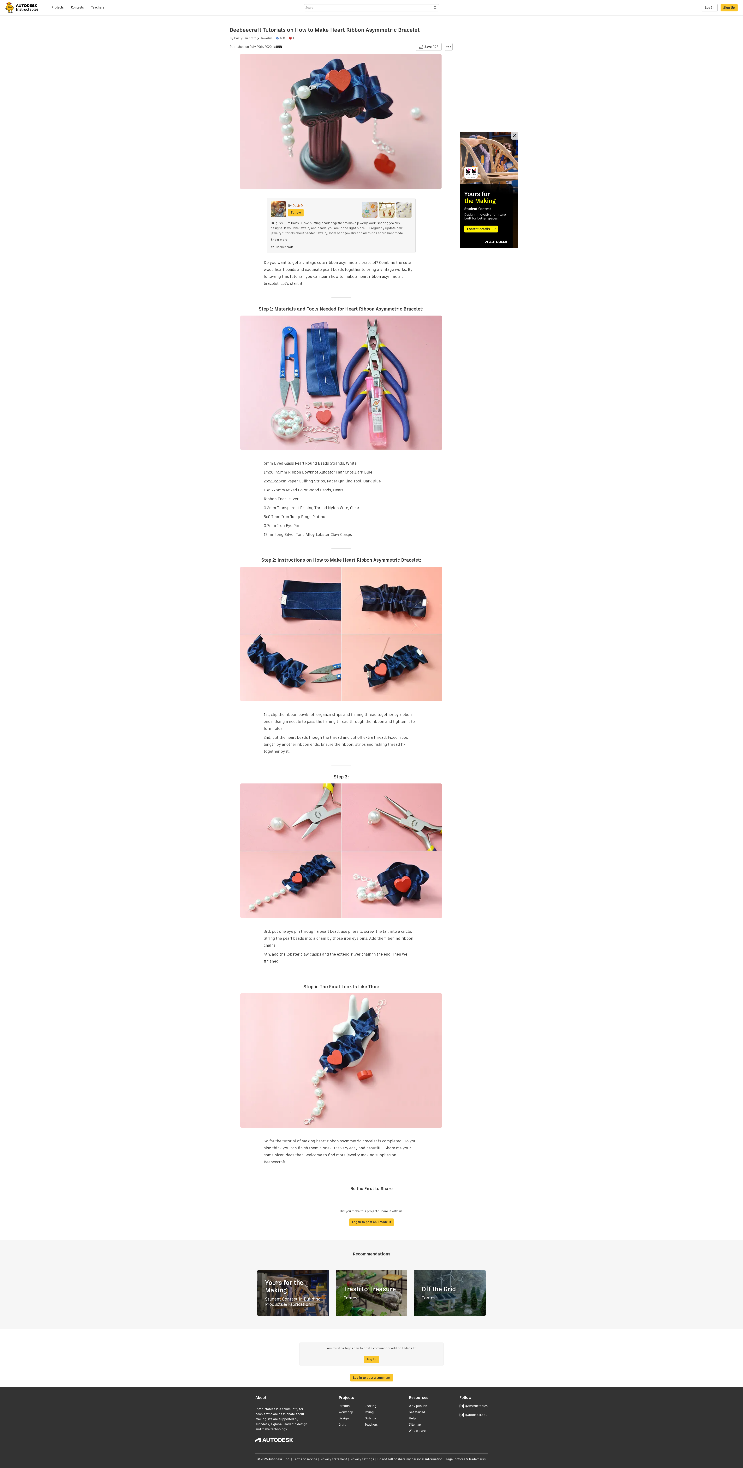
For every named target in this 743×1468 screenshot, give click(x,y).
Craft (252, 38)
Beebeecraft (284, 247)
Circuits (344, 1406)
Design (344, 1418)
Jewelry (266, 38)
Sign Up (729, 7)
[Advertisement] (489, 190)
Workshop (346, 1412)
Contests (77, 7)
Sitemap (415, 1424)
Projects (57, 7)
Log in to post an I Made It (371, 1222)
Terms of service (305, 1459)
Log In (709, 7)
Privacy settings (362, 1459)
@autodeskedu (476, 1415)
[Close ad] (514, 136)
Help (412, 1418)
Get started (417, 1412)
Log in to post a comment (371, 1377)
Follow (296, 212)
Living (369, 1412)
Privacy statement (333, 1459)
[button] (449, 47)
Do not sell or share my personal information (409, 1459)
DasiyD (239, 38)
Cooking (371, 1406)
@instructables (476, 1406)
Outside (370, 1418)
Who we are (417, 1431)
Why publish (418, 1406)
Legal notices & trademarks (466, 1459)
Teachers (97, 7)
